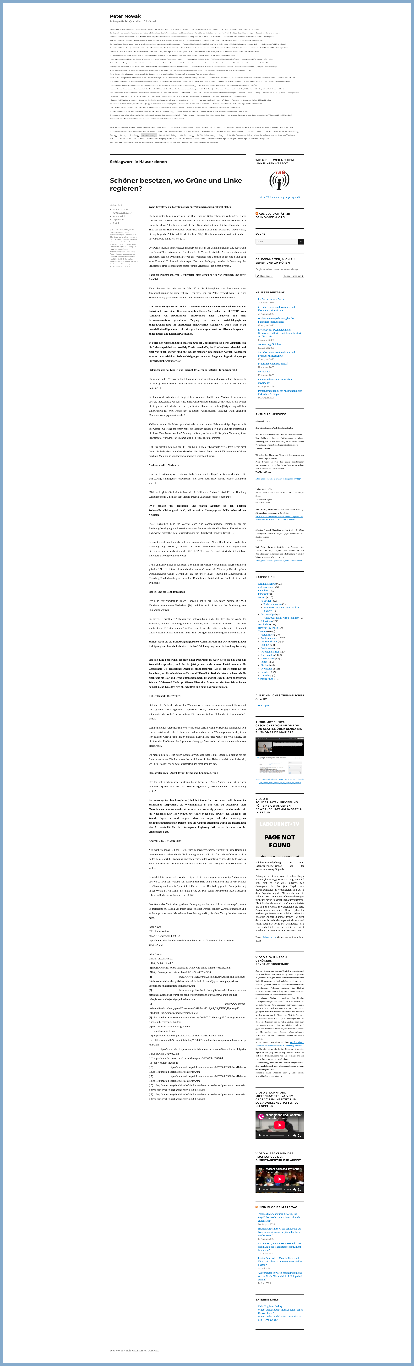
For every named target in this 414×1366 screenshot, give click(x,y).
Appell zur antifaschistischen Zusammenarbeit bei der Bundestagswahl (249, 37)
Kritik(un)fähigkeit (240, 96)
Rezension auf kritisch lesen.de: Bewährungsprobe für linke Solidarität (237, 104)
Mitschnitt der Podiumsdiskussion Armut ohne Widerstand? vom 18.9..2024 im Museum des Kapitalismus (147, 40)
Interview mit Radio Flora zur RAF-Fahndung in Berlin (269, 48)
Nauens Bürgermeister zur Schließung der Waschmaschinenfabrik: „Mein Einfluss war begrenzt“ (279, 1232)
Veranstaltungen (148, 135)
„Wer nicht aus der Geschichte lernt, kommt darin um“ (211, 63)
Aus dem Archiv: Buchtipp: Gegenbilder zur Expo (236, 33)
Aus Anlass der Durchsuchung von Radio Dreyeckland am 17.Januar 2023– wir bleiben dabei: (242, 78)
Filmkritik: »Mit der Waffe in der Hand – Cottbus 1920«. (251, 63)
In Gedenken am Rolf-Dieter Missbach (273, 44)
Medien (265, 665)
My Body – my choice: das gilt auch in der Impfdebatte (210, 100)
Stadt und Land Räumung (120, 264)
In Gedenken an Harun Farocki (194, 139)
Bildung (265, 645)
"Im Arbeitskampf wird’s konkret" (281, 617)
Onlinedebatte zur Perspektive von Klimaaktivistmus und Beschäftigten (135, 63)
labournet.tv (269, 937)
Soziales (117, 223)
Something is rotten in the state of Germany (199, 81)
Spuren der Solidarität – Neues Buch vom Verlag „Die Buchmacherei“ (154, 48)
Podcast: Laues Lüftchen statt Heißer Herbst (257, 59)
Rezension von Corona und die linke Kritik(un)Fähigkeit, (251, 100)
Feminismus (267, 648)
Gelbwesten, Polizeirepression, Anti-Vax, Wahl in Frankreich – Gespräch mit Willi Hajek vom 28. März (250, 89)
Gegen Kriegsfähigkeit (269, 344)
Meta (220, 135)
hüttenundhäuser (122, 213)
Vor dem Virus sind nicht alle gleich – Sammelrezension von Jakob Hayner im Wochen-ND (141, 111)
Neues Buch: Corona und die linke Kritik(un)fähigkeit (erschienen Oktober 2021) (138, 127)
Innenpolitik (119, 216)
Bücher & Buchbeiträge (167, 135)
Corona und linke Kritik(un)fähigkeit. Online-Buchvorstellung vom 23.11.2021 (194, 127)
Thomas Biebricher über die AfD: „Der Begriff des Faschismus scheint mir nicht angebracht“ (279, 1217)
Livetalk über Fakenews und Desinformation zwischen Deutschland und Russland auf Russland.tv (261, 135)
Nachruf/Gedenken (268, 628)
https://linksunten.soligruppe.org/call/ (280, 197)
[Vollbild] (299, 1135)
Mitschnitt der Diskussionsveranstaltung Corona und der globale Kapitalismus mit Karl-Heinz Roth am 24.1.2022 (149, 100)
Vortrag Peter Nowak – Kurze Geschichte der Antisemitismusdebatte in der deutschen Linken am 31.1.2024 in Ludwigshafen (153, 55)
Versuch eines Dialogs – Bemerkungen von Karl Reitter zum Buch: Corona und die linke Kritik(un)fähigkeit (147, 107)
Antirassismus (265, 587)
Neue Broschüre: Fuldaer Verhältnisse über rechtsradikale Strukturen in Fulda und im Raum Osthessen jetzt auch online (152, 85)
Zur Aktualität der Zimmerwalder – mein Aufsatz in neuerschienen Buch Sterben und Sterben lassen (145, 44)
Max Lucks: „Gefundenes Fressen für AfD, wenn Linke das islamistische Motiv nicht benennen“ (279, 1247)
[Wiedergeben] (259, 1135)
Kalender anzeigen (292, 275)
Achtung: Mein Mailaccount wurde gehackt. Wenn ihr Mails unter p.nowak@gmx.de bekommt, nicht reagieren (149, 66)
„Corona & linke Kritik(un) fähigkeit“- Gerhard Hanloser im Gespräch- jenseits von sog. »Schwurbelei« (259, 127)
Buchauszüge (268, 614)
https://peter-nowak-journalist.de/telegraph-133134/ (278, 479)
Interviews (266, 621)
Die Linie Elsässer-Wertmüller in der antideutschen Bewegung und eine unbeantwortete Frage (225, 29)
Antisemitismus (268, 92)
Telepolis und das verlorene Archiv (268, 33)
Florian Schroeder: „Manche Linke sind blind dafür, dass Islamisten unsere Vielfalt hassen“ (280, 1261)
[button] (264, 276)
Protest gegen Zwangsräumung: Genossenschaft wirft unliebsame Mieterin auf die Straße (280, 333)
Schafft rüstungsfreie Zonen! (273, 363)
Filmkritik (263, 594)
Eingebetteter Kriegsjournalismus (229, 81)
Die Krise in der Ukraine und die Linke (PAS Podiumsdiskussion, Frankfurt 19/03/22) (228, 85)
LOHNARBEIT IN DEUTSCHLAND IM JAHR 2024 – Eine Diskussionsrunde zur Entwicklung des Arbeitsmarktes (224, 40)
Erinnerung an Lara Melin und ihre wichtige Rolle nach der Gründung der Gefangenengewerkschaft (212, 111)
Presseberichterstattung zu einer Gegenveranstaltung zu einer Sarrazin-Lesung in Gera (238, 139)
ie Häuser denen (128, 239)
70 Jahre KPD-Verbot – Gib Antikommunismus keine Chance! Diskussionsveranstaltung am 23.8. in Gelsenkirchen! (149, 29)
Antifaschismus (121, 209)
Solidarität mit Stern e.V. (118, 48)
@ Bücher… (134, 135)
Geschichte (264, 624)
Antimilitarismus (267, 583)
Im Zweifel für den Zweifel (271, 299)
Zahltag (257, 92)
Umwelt (265, 675)
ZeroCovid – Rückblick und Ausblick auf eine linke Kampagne (214, 92)
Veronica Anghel (266, 679)
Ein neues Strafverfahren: (286, 78)
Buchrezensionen (272, 604)
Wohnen (242, 92)
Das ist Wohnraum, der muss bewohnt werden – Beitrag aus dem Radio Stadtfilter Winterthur (214, 48)
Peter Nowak (125, 16)
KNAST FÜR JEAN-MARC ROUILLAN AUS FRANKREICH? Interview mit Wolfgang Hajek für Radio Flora (145, 139)
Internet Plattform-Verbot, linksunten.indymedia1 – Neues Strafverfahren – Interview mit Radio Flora (145, 81)
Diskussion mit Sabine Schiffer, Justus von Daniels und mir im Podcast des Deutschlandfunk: (227, 52)
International (268, 658)
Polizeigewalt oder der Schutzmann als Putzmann (217, 55)
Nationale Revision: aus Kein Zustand (176, 63)
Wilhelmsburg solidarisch (120, 266)
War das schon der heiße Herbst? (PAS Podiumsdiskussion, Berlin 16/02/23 (213, 59)
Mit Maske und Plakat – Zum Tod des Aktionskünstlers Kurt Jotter (228, 70)
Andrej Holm (118, 230)
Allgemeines (267, 634)
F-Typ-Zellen (280, 92)
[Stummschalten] (294, 1135)
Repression (118, 219)
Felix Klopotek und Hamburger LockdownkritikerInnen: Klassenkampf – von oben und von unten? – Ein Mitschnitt (150, 92)
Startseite (251, 131)
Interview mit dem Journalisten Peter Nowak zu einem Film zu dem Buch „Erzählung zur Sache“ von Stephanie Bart (151, 52)
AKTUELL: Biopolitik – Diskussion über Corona (282, 131)
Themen (113, 135)
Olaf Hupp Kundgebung (124, 247)
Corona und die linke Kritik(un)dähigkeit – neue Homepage (256, 66)
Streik (250, 92)
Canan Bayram (130, 234)
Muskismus (264, 371)
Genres (122, 135)
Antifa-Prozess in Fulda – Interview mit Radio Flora (200, 142)
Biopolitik (263, 590)
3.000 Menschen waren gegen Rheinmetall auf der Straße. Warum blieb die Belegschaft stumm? (280, 1276)
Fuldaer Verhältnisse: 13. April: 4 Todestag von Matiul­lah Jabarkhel (267, 81)
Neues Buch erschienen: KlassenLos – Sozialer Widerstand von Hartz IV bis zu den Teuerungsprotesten (146, 59)
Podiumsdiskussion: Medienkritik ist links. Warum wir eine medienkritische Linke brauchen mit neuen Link (220, 44)
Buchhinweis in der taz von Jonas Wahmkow (194, 104)
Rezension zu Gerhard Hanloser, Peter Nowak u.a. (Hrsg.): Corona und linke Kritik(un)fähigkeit (143, 104)
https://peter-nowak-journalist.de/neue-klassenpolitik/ (279, 561)
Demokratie (114, 96)
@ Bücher (266, 600)
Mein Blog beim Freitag (278, 1207)
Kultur (264, 662)
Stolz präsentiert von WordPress (142, 1350)
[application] (280, 1125)
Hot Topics (263, 705)
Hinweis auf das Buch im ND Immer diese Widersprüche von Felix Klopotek (213, 107)
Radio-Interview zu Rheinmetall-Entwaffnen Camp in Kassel (212, 66)
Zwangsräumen (293, 92)
